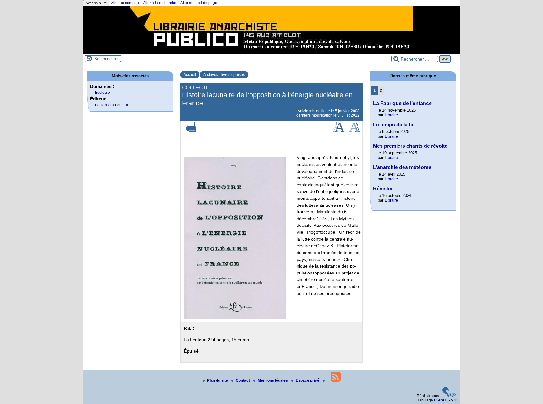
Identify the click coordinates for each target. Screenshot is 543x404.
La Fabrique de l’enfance (402, 103)
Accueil (190, 74)
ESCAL (440, 400)
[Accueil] (271, 52)
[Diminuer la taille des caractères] (354, 130)
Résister (383, 188)
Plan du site (218, 380)
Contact (243, 380)
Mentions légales (273, 380)
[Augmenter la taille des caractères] (338, 130)
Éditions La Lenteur (111, 105)
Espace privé (308, 380)
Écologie (102, 92)
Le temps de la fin (394, 124)
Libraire (391, 115)
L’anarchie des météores (402, 167)
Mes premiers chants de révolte (410, 146)
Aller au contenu (125, 3)
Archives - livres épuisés (224, 74)
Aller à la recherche (159, 3)
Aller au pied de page (198, 3)
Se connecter (106, 58)
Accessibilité (96, 3)
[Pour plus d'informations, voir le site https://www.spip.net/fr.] (449, 396)
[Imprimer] (191, 130)
